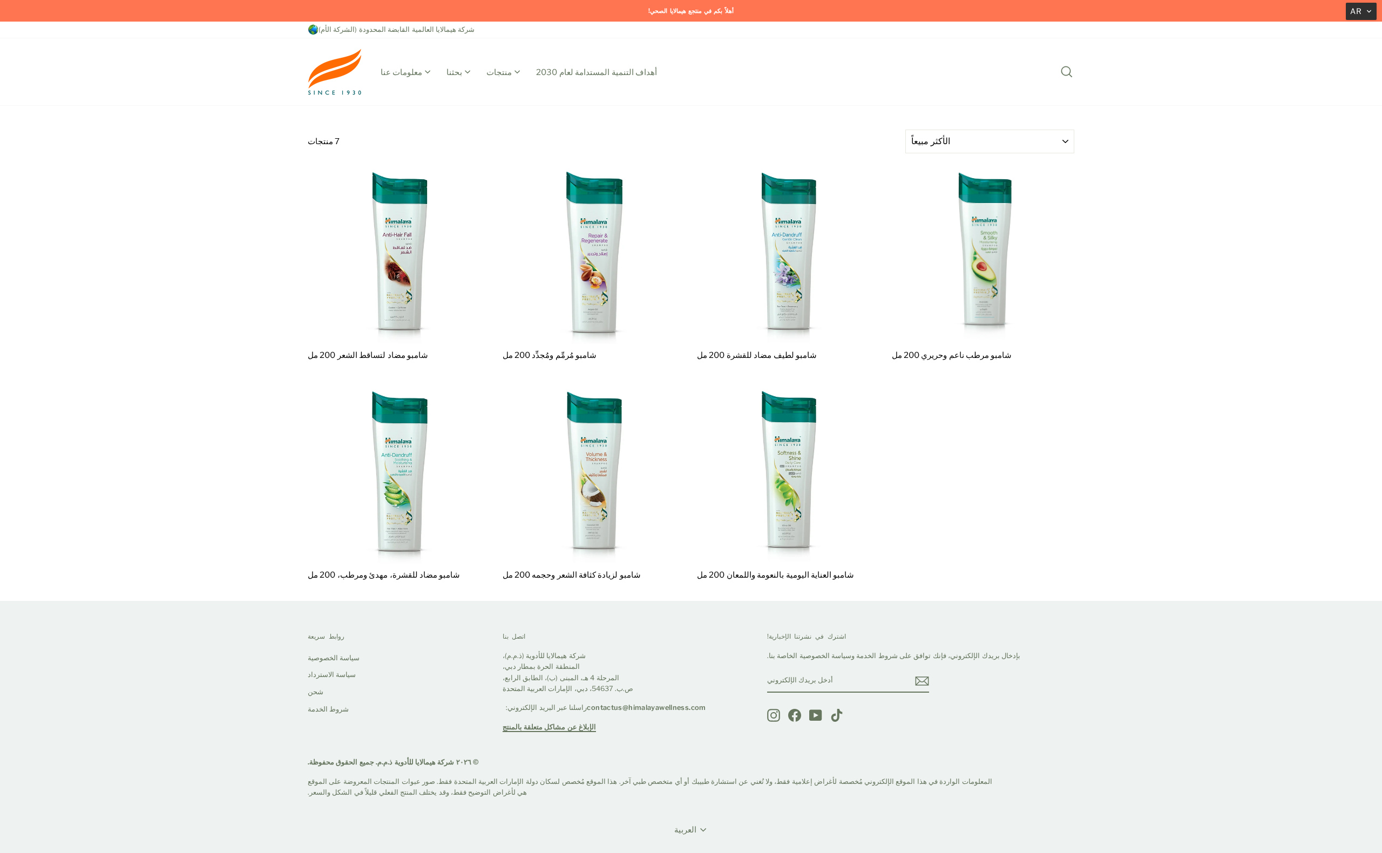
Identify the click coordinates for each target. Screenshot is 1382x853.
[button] (1361, 11)
